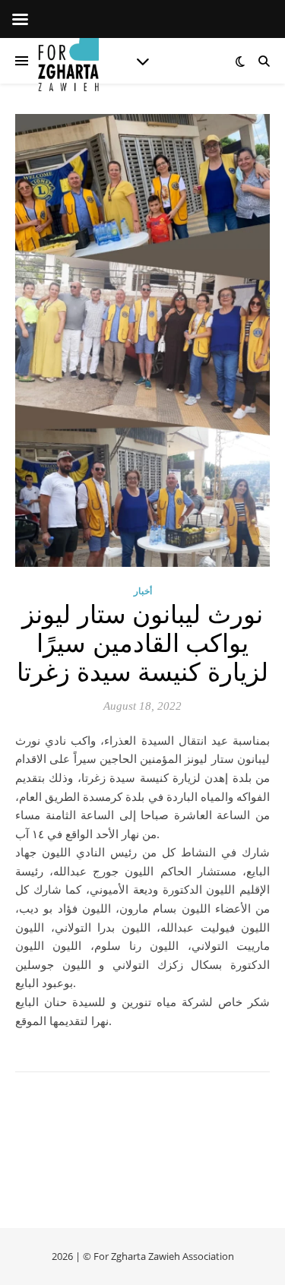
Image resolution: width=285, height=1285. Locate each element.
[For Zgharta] (68, 60)
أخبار (143, 590)
